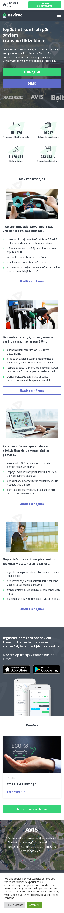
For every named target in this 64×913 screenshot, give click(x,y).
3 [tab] (34, 860)
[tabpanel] (32, 842)
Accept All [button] (34, 904)
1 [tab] (24, 860)
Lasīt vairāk (14, 791)
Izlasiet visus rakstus (32, 809)
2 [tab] (29, 860)
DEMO (32, 83)
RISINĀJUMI (32, 72)
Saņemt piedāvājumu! (44, 4)
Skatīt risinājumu (32, 281)
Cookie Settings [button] (15, 904)
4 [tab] (40, 860)
